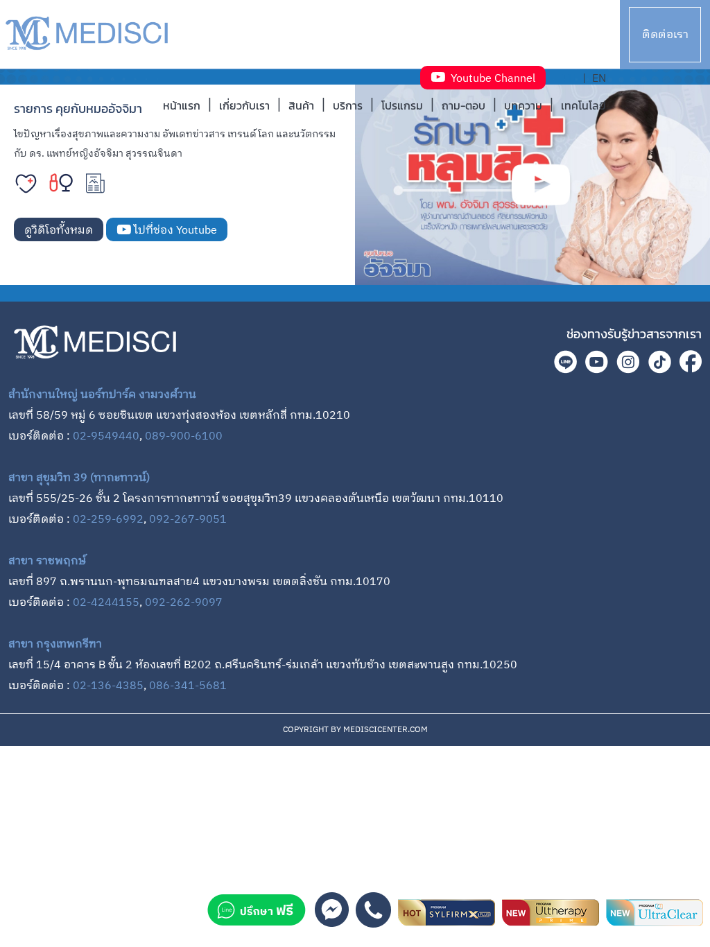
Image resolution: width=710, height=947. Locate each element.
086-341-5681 (188, 686)
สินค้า (301, 105)
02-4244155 (106, 602)
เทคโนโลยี (583, 105)
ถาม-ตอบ (463, 105)
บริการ (348, 105)
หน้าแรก (181, 105)
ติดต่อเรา (665, 35)
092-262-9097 (184, 602)
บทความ (523, 105)
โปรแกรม (402, 105)
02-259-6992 (108, 519)
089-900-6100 (184, 436)
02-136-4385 (108, 686)
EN (599, 78)
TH (569, 78)
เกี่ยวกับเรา (244, 105)
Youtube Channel (490, 78)
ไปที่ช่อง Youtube (174, 230)
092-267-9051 (188, 519)
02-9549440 (106, 436)
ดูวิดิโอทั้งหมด (58, 230)
